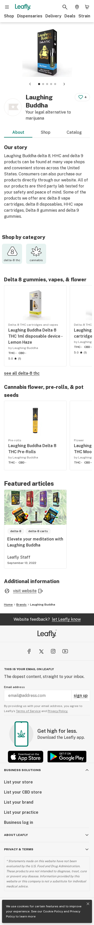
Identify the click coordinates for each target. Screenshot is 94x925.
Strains (85, 16)
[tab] (39, 84)
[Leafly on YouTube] (65, 651)
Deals (69, 16)
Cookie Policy (53, 911)
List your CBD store (23, 792)
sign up (81, 695)
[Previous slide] (30, 84)
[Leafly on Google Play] (66, 757)
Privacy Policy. (58, 711)
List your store (18, 782)
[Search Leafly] (65, 7)
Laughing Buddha (42, 604)
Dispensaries (29, 16)
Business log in (18, 822)
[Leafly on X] (41, 651)
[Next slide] (64, 84)
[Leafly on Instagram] (53, 651)
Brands (21, 604)
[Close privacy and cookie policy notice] (88, 904)
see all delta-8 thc (22, 373)
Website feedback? (47, 619)
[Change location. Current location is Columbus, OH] (77, 7)
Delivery (53, 16)
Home (8, 604)
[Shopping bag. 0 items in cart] (87, 7)
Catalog (74, 132)
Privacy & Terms (18, 849)
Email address (14, 687)
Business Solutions (22, 770)
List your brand (18, 802)
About (18, 132)
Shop (9, 16)
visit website (25, 590)
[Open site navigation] (7, 7)
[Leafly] (23, 7)
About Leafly (16, 835)
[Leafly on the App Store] (25, 757)
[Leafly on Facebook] (29, 651)
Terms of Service (28, 711)
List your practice (21, 812)
